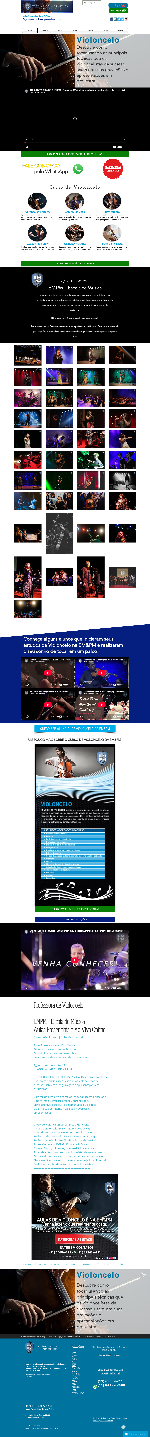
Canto (74, 1352)
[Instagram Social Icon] (115, 19)
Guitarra (75, 1355)
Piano (74, 1362)
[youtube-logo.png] (126, 19)
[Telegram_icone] (119, 19)
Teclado (74, 1359)
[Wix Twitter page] (122, 19)
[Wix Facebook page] (111, 19)
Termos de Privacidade (32, 1425)
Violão (74, 1365)
